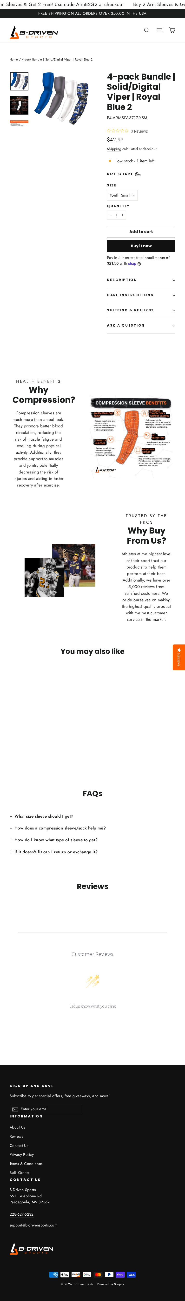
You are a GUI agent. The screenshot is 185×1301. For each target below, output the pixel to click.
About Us (17, 1127)
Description (122, 280)
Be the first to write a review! (92, 1019)
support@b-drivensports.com (33, 1225)
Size (112, 185)
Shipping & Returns (130, 310)
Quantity (118, 206)
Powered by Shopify (110, 1284)
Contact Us (19, 1145)
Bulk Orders (20, 1172)
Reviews (16, 1136)
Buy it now (141, 246)
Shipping (114, 148)
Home (14, 59)
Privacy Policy (22, 1154)
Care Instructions (130, 295)
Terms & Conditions (26, 1163)
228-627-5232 (22, 1214)
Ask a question (126, 325)
